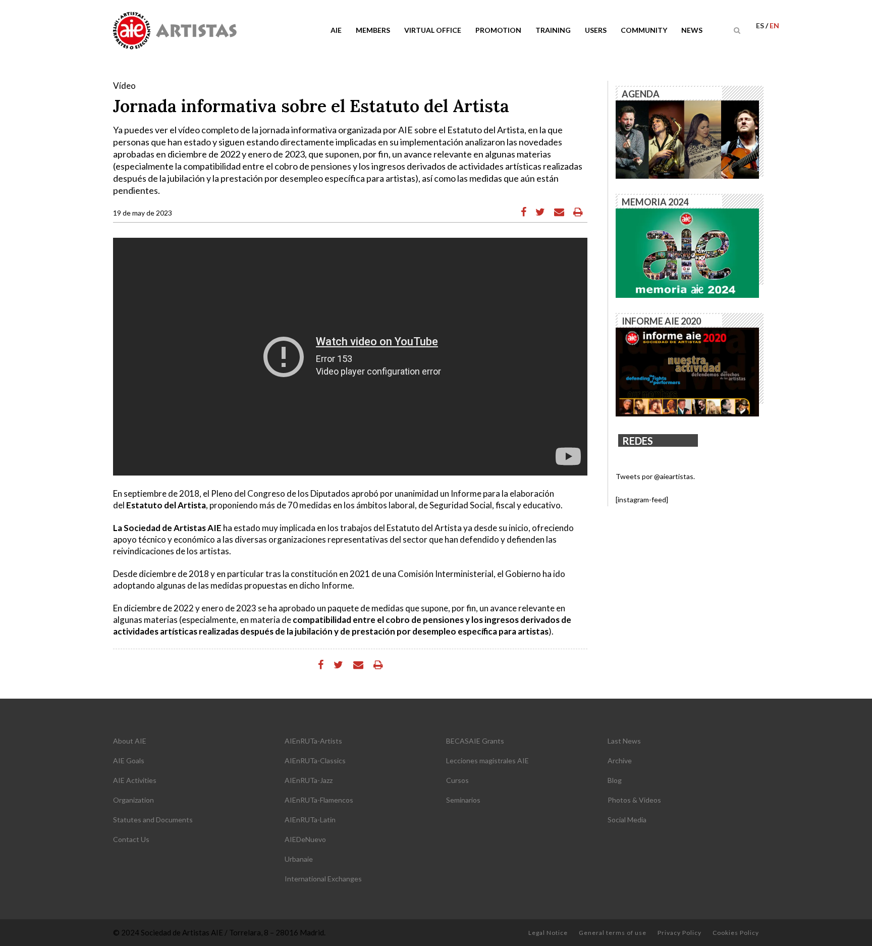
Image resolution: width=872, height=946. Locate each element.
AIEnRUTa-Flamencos (319, 800)
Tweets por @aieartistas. (655, 476)
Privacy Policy (679, 932)
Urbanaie (299, 859)
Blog (615, 780)
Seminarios (463, 800)
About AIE (129, 741)
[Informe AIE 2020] (687, 371)
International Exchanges (323, 878)
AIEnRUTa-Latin (310, 819)
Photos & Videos (634, 800)
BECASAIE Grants (475, 741)
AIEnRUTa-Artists (313, 741)
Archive (620, 760)
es (761, 25)
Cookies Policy (736, 932)
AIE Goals (128, 760)
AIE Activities (134, 780)
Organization (133, 800)
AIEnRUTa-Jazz (309, 780)
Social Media (627, 819)
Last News (624, 741)
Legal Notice (548, 932)
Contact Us (131, 839)
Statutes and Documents (153, 819)
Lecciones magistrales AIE (487, 760)
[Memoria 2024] (687, 252)
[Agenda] (687, 138)
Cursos (457, 780)
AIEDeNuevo (305, 839)
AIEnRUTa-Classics (315, 760)
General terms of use (612, 932)
